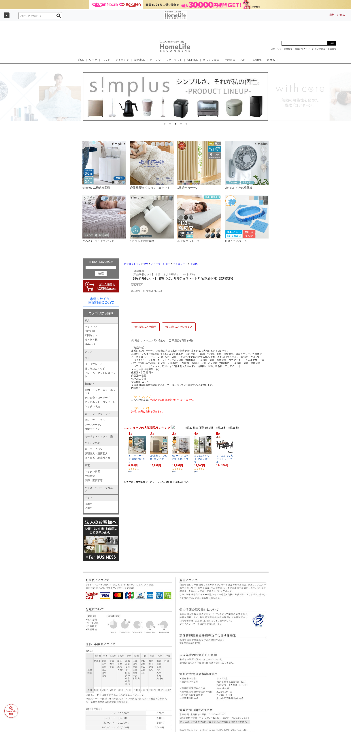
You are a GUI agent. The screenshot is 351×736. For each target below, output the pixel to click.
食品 (146, 263)
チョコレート (180, 263)
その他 (193, 263)
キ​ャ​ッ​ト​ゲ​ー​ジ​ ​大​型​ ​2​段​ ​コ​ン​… (136, 458)
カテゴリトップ (132, 263)
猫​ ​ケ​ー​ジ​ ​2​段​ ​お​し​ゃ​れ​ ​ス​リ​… (180, 458)
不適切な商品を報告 (182, 340)
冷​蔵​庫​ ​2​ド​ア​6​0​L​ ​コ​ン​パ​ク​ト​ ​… (158, 458)
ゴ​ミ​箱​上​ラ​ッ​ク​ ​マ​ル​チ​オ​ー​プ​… (202, 458)
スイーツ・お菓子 (160, 263)
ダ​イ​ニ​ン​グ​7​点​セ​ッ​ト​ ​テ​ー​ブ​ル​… (224, 458)
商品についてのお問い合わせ (150, 340)
